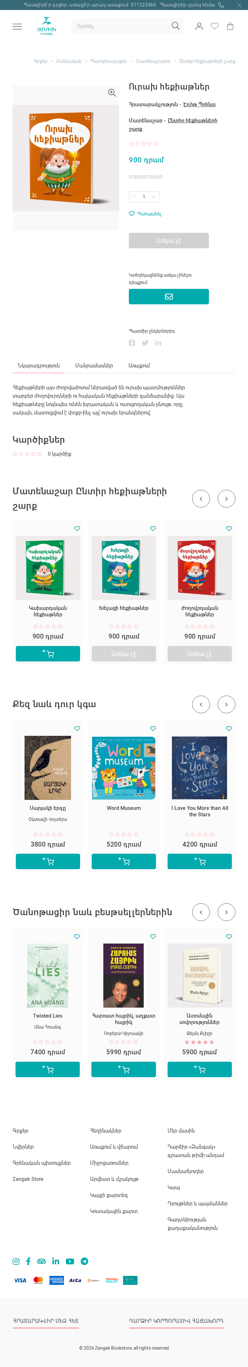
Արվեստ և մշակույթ (114, 1179)
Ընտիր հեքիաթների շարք (207, 61)
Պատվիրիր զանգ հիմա (188, 4)
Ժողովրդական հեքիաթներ (199, 611)
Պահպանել (149, 213)
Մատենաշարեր (153, 61)
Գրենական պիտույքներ (42, 1163)
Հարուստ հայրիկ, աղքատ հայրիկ (123, 1019)
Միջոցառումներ (109, 1163)
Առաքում (139, 366)
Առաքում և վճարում (114, 1147)
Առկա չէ (124, 654)
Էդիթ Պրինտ (199, 104)
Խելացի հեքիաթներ (124, 608)
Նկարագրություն (39, 366)
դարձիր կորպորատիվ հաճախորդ (176, 1321)
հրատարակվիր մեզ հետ (46, 1321)
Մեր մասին (181, 1131)
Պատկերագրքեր (108, 61)
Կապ (174, 1187)
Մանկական (69, 61)
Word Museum (124, 808)
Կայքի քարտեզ (109, 1195)
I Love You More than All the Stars (199, 811)
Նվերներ (23, 1147)
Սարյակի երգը (48, 808)
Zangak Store (28, 1179)
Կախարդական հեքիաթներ (48, 611)
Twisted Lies (47, 1016)
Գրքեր (40, 61)
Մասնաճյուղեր (186, 1171)
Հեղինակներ (105, 1131)
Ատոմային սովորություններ (200, 1019)
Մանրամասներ (94, 366)
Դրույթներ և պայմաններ (198, 1204)
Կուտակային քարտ (114, 1211)
